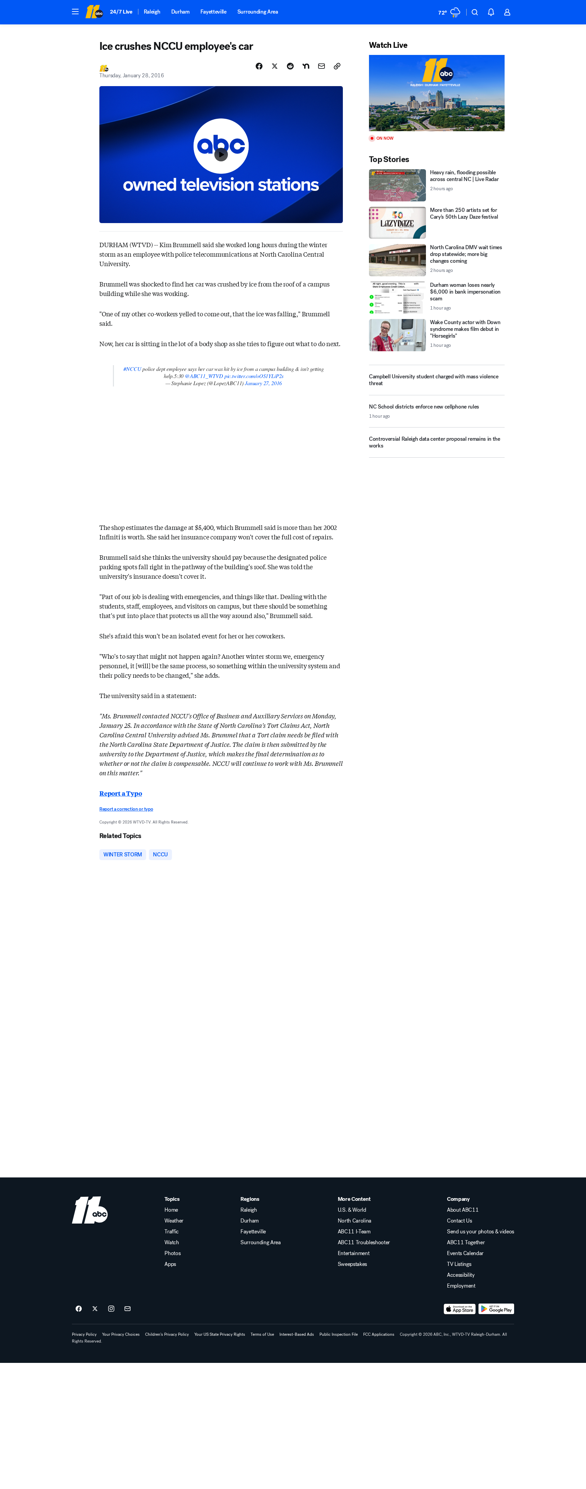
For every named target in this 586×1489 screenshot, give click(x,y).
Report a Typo (120, 793)
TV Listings (459, 1264)
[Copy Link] (337, 66)
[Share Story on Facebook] (259, 66)
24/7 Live (121, 11)
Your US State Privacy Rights (219, 1334)
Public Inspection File (338, 1334)
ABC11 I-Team (354, 1231)
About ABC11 (462, 1210)
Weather (173, 1221)
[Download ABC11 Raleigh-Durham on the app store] (460, 1309)
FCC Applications (378, 1334)
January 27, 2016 (263, 382)
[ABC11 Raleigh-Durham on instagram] (111, 1309)
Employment (461, 1286)
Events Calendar (465, 1253)
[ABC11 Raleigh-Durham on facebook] (78, 1309)
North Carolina (355, 1221)
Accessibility (461, 1275)
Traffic (171, 1231)
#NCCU (132, 368)
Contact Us (459, 1221)
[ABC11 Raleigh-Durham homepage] (94, 12)
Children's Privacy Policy (167, 1334)
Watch (171, 1242)
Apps (170, 1264)
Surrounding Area (257, 11)
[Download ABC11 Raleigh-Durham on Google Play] (496, 1309)
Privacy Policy (84, 1334)
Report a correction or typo (126, 809)
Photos (172, 1253)
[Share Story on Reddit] (290, 66)
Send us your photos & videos (480, 1231)
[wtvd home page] (90, 1210)
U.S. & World (352, 1210)
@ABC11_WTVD (204, 375)
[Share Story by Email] (321, 66)
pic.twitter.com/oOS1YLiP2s (254, 375)
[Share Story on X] (274, 66)
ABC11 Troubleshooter (364, 1242)
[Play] (437, 93)
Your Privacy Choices (121, 1334)
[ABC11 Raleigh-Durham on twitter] (95, 1309)
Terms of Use (262, 1334)
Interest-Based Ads (296, 1334)
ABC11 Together (466, 1242)
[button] (75, 11)
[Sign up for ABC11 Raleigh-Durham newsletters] (127, 1309)
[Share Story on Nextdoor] (306, 66)
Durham (180, 11)
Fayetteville (213, 11)
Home (171, 1210)
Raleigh (152, 11)
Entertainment (354, 1253)
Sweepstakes (352, 1264)
